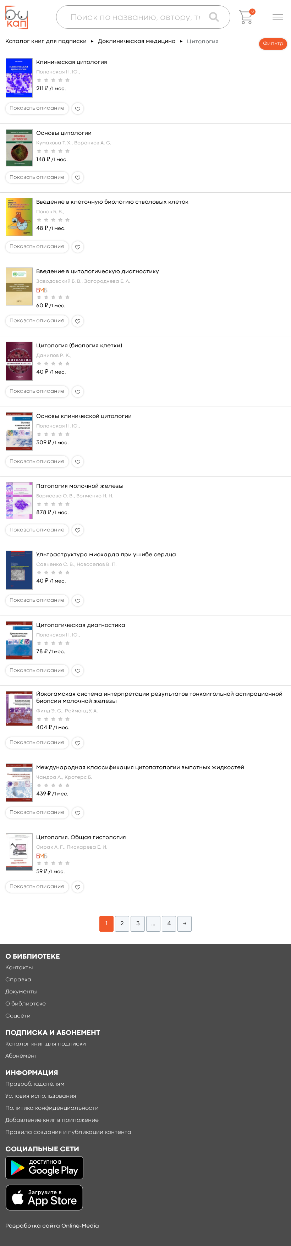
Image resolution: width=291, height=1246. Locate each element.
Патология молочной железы (79, 486)
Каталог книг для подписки (46, 41)
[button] (278, 17)
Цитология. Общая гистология (81, 837)
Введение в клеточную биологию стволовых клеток (112, 202)
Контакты (19, 967)
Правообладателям (35, 1084)
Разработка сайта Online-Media (52, 1226)
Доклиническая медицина (137, 41)
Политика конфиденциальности (52, 1108)
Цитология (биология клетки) (79, 345)
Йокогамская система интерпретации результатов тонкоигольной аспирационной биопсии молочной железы (159, 698)
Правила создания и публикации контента (68, 1132)
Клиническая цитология (71, 62)
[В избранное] (77, 108)
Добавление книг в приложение (52, 1120)
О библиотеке (25, 1004)
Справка (18, 979)
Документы (21, 991)
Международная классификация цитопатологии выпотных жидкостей (140, 767)
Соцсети (18, 1016)
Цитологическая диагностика (80, 625)
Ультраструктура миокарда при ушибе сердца (106, 554)
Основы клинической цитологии (84, 416)
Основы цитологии (64, 133)
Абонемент (21, 1056)
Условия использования (40, 1096)
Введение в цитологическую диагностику (97, 271)
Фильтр (273, 44)
